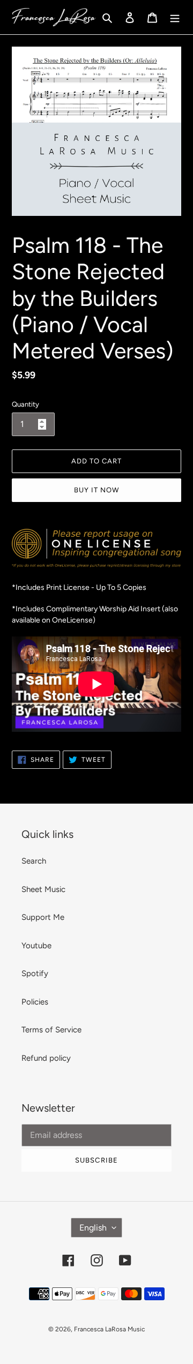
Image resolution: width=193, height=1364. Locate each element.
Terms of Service (51, 1030)
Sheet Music (43, 889)
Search (33, 861)
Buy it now (96, 490)
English (93, 1228)
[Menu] (175, 17)
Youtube (36, 945)
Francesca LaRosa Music (109, 1329)
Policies (34, 1002)
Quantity (25, 404)
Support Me (42, 917)
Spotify (34, 973)
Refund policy (46, 1058)
